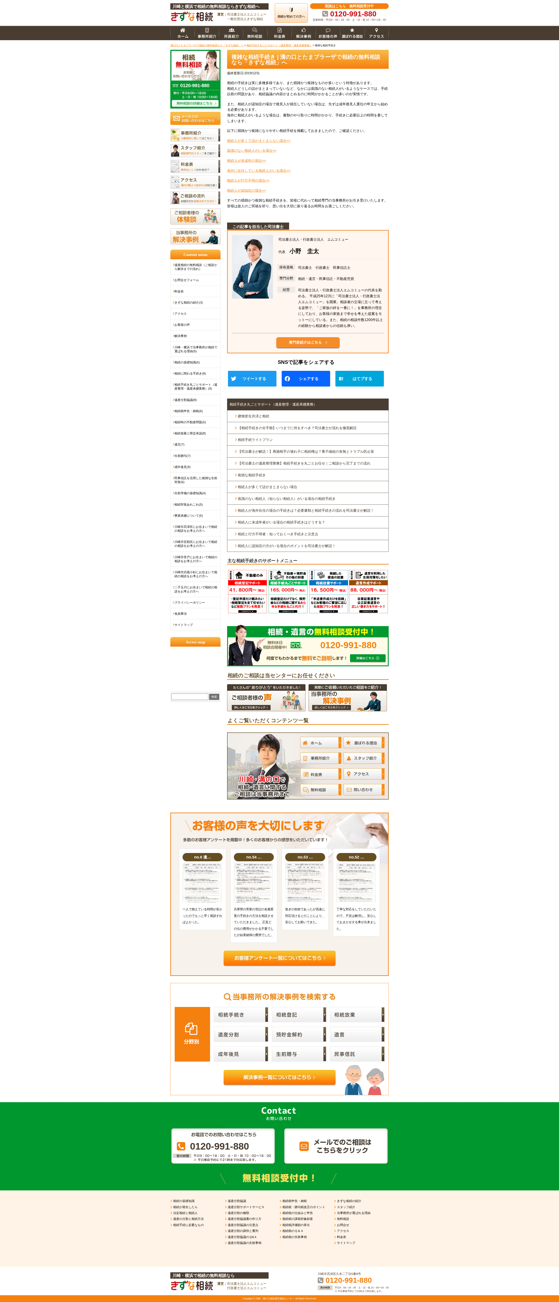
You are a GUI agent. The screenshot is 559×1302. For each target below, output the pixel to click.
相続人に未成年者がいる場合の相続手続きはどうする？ (281, 522)
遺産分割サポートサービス (246, 1207)
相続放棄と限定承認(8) (190, 433)
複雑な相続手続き (252, 475)
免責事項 (180, 613)
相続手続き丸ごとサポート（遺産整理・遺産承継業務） (273, 404)
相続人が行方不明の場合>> (248, 180)
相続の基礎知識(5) (187, 362)
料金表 (179, 291)
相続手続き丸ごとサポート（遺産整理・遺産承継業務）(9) (195, 386)
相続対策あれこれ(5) (188, 504)
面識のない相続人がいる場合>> (251, 150)
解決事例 (180, 336)
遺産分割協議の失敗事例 (244, 1243)
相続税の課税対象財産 (297, 1219)
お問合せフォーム (186, 280)
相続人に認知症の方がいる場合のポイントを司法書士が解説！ (287, 546)
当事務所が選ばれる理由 (354, 1213)
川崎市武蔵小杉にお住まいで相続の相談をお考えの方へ (195, 574)
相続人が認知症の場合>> (246, 190)
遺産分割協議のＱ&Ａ (242, 1237)
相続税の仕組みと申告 (297, 1213)
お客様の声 (182, 324)
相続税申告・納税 (294, 1201)
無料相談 (343, 1219)
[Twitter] (254, 379)
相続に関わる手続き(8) (190, 373)
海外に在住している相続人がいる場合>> (258, 171)
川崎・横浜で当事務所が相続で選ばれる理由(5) (195, 349)
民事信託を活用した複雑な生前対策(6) (195, 480)
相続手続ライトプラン (255, 440)
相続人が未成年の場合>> (246, 160)
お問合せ (343, 1225)
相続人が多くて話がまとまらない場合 (267, 487)
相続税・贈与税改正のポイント (303, 1207)
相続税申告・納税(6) (188, 411)
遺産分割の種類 (238, 1213)
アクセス (180, 313)
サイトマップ (183, 625)
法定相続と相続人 (185, 1213)
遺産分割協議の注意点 (243, 1225)
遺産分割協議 (237, 1201)
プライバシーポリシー (189, 602)
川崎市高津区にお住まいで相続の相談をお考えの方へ (195, 528)
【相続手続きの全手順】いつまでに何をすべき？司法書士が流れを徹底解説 (297, 428)
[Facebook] (308, 379)
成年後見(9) (182, 467)
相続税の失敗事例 (294, 1237)
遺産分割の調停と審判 (243, 1231)
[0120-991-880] (308, 626)
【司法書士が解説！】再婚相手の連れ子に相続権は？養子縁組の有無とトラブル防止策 (306, 451)
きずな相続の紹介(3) (188, 302)
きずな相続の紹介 (349, 1201)
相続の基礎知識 (184, 1201)
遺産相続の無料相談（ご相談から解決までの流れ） (195, 267)
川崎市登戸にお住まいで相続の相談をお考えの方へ (195, 559)
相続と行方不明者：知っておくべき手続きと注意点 (278, 534)
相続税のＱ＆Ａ (293, 1231)
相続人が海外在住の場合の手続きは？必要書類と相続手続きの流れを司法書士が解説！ (306, 510)
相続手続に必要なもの (188, 1225)
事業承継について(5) (188, 515)
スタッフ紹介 (346, 1207)
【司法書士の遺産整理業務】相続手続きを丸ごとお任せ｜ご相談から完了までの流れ (304, 463)
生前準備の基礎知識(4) (190, 493)
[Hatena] (361, 379)
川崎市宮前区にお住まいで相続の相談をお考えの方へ (195, 543)
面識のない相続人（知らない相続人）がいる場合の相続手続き (287, 499)
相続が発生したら (185, 1207)
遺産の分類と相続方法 (188, 1219)
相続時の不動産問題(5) (190, 422)
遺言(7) (179, 444)
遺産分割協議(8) (185, 400)
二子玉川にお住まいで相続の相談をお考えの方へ (195, 589)
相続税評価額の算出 (296, 1225)
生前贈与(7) (182, 456)
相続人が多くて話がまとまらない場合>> (258, 141)
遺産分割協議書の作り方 (244, 1219)
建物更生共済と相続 (253, 416)
